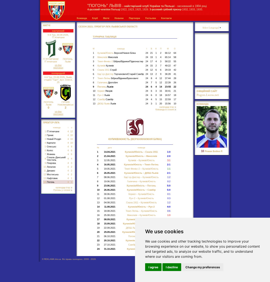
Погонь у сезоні (61, 190)
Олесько (51, 146)
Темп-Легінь (117, 78)
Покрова (51, 163)
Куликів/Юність (116, 53)
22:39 (168, 82)
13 (44, 178)
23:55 (168, 86)
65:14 (168, 57)
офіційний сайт (207, 91)
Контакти (166, 18)
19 (151, 57)
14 (44, 182)
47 (175, 65)
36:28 (168, 74)
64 (175, 53)
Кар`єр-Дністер (120, 74)
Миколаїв (107, 57)
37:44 (168, 78)
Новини (119, 18)
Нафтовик (52, 178)
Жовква (51, 154)
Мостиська (52, 174)
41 (175, 74)
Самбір (105, 99)
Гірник (50, 135)
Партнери (134, 18)
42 (175, 70)
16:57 (168, 95)
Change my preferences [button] (202, 267)
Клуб (95, 18)
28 (175, 78)
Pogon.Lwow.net (208, 95)
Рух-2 (103, 95)
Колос (50, 150)
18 (160, 95)
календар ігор (63, 187)
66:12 (168, 53)
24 (147, 53)
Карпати (51, 143)
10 (71, 135)
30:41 (168, 91)
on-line (58, 65)
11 (45, 170)
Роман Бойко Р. (212, 151)
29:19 (168, 70)
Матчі (106, 18)
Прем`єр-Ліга (51, 122)
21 (151, 53)
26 (175, 82)
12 (71, 131)
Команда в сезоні (164, 109)
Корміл (104, 91)
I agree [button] (153, 267)
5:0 (168, 185)
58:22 (168, 61)
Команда (82, 18)
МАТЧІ (46, 25)
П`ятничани (53, 131)
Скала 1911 (107, 70)
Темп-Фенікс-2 (120, 61)
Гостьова (150, 18)
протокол (58, 67)
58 (175, 57)
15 (151, 65)
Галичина (107, 82)
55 (175, 61)
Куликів (105, 65)
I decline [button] (172, 267)
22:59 (168, 99)
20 (160, 103)
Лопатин (51, 167)
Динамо (51, 170)
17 (151, 61)
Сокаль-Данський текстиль (56, 158)
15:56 (168, 103)
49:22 (168, 65)
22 (175, 86)
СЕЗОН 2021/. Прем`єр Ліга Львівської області (107, 26)
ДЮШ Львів (106, 103)
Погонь (50, 182)
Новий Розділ (54, 139)
